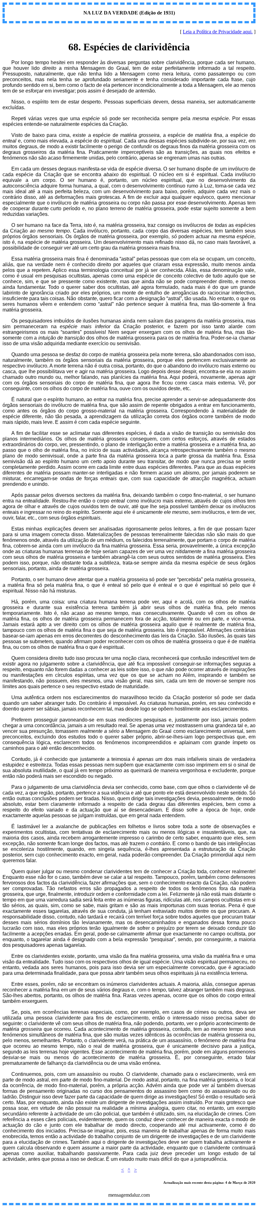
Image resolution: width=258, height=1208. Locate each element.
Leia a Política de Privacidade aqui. (218, 31)
